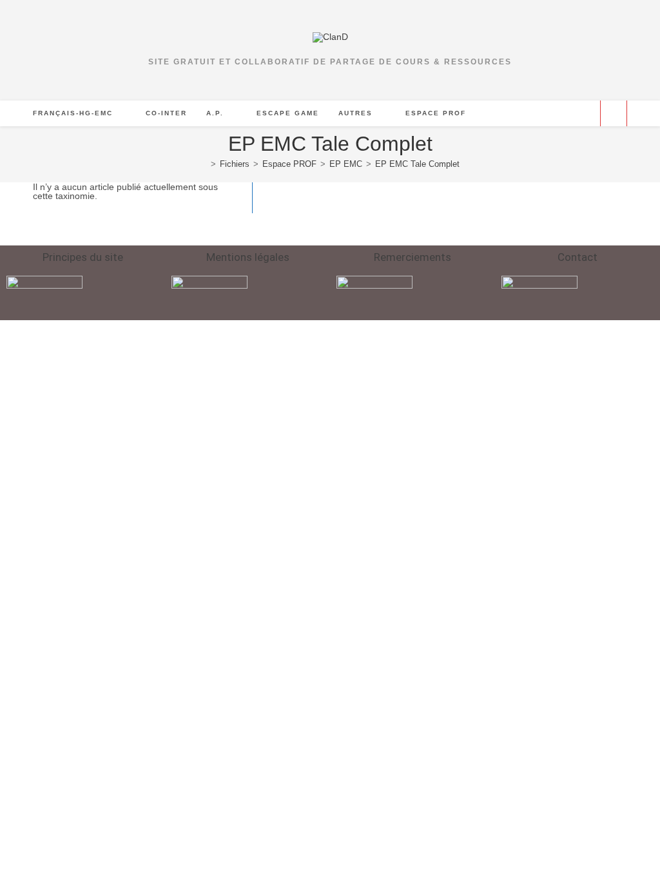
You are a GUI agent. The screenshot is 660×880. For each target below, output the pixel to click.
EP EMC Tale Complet (417, 164)
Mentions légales (247, 257)
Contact (577, 257)
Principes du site (83, 257)
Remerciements (412, 257)
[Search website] (614, 114)
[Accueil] (203, 164)
